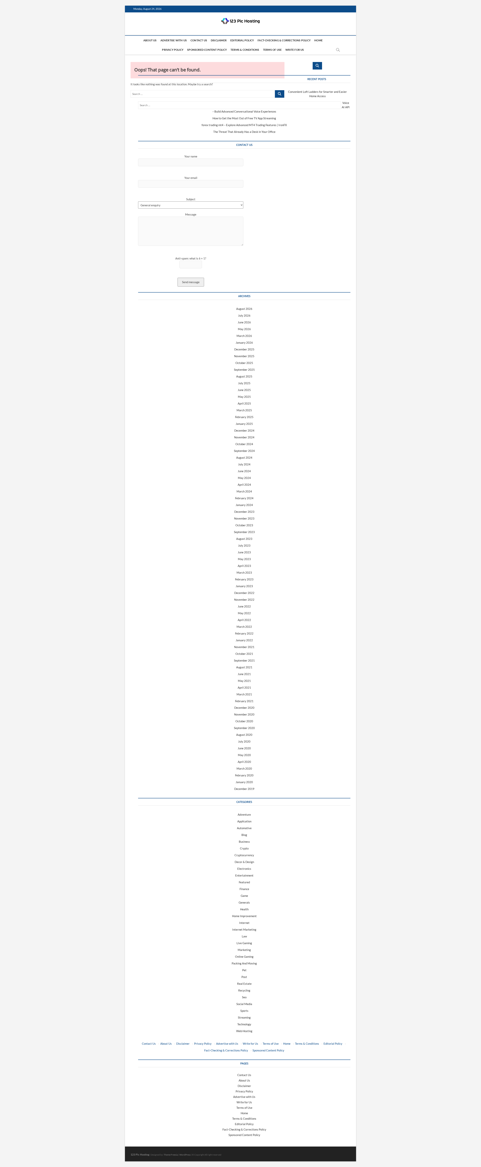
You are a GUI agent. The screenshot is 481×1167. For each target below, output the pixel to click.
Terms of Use (272, 49)
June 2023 (244, 552)
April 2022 (244, 620)
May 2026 (244, 329)
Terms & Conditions (245, 49)
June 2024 (244, 471)
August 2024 (244, 457)
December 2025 (244, 349)
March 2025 (244, 410)
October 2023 (244, 525)
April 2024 (244, 484)
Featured (244, 882)
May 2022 (244, 613)
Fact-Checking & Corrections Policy (284, 40)
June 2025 (244, 390)
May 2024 (244, 478)
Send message (191, 282)
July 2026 (244, 315)
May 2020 (244, 755)
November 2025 (244, 356)
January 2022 (244, 640)
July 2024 (244, 464)
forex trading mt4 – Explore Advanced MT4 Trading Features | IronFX (244, 125)
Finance (244, 889)
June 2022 (244, 606)
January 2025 (244, 423)
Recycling (244, 990)
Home (318, 40)
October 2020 (244, 721)
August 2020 (244, 734)
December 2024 (244, 430)
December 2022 (244, 592)
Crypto (244, 848)
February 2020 (244, 775)
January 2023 (244, 586)
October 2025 (244, 363)
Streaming (244, 1017)
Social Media (244, 1004)
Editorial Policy (242, 40)
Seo (244, 997)
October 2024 (244, 444)
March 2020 (244, 768)
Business (244, 841)
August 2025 (244, 376)
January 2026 (244, 342)
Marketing (244, 949)
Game (244, 895)
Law (244, 936)
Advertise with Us (173, 40)
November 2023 (244, 518)
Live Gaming (244, 943)
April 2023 (244, 565)
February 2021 (244, 701)
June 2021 (244, 674)
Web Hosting (244, 1031)
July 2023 (244, 545)
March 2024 (244, 491)
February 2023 (244, 579)
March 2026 (244, 335)
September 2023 (244, 532)
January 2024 (244, 505)
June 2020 (244, 748)
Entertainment (244, 875)
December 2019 (244, 788)
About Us (150, 40)
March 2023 (244, 572)
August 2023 (244, 538)
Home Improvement (244, 916)
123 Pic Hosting (140, 1154)
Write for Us (294, 49)
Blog (244, 834)
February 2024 (244, 498)
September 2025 (244, 369)
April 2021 (244, 687)
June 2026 (244, 322)
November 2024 (244, 437)
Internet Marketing (244, 929)
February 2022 (244, 633)
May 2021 (244, 680)
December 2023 (244, 511)
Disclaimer (219, 40)
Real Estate (244, 983)
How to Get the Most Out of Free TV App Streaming (244, 118)
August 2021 (244, 667)
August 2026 (244, 308)
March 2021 (244, 694)
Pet (244, 970)
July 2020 (244, 741)
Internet (244, 922)
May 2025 (244, 396)
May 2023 (244, 559)
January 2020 (244, 782)
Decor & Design (244, 862)
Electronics (244, 868)
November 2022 (244, 599)
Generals (244, 902)
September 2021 (244, 660)
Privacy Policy (172, 49)
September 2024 (244, 450)
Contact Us (199, 40)
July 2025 (244, 383)
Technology (244, 1024)
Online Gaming (244, 956)
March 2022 (244, 626)
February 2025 (244, 417)
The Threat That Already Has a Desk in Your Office (244, 131)
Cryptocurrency (244, 855)
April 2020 (244, 761)
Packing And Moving (244, 963)
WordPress (185, 1154)
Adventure (244, 814)
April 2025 (244, 403)
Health (244, 909)
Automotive (244, 828)
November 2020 (244, 714)
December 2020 (244, 707)
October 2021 (244, 653)
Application (244, 821)
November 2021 (244, 647)
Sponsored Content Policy (207, 49)
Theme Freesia (171, 1154)
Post (244, 977)
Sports (244, 1010)
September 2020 (244, 728)
